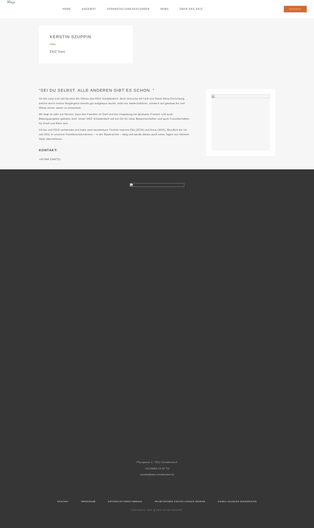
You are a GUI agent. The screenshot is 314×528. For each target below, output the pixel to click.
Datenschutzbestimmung (125, 501)
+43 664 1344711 (50, 159)
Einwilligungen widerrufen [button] (237, 501)
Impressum (88, 501)
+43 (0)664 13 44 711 (157, 468)
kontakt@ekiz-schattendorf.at (157, 474)
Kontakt (63, 501)
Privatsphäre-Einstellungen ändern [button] (180, 501)
